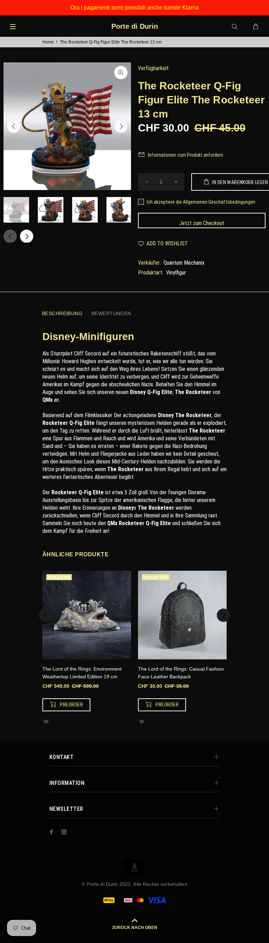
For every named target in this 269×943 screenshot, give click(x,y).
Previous (13, 126)
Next (120, 126)
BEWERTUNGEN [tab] (111, 313)
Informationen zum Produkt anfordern (185, 155)
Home (48, 42)
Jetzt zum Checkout (201, 223)
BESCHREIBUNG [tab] (62, 313)
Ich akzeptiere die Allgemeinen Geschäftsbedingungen (201, 202)
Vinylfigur (176, 272)
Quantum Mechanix (184, 262)
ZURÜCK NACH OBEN (134, 927)
